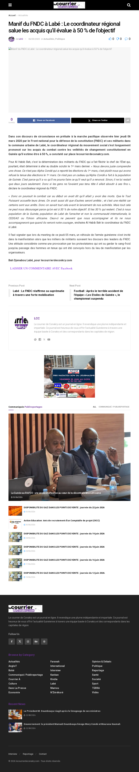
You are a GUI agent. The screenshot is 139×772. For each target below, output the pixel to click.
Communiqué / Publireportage (114, 407)
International (57, 666)
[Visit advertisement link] (69, 376)
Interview (55, 670)
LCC (21, 39)
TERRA (96, 688)
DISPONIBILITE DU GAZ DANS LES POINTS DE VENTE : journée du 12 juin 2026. (64, 573)
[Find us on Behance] (36, 641)
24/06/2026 (30, 525)
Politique (60, 39)
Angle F (12, 666)
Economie (14, 692)
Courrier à (14, 679)
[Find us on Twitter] (20, 641)
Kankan (54, 674)
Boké (11, 670)
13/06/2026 (30, 577)
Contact (43, 754)
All (94, 407)
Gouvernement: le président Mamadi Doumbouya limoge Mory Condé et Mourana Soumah (72, 724)
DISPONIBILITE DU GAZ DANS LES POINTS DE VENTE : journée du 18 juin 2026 (64, 547)
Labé (53, 683)
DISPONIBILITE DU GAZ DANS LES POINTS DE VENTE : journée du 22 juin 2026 (64, 507)
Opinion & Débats (101, 661)
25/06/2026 (17, 497)
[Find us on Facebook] (11, 641)
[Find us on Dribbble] (44, 641)
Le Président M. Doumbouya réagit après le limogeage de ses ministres (62, 711)
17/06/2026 (30, 564)
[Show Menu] (10, 5)
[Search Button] (129, 5)
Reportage (98, 670)
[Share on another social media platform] (128, 120)
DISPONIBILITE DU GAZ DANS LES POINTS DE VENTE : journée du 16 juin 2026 (64, 560)
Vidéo (95, 692)
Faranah (54, 661)
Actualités (23, 15)
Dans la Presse (17, 688)
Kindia (53, 679)
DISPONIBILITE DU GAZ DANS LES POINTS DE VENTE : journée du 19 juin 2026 (64, 533)
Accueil (12, 15)
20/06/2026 (30, 538)
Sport (95, 683)
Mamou (54, 688)
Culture (12, 683)
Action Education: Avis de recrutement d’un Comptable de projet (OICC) (62, 520)
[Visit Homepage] (69, 5)
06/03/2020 (34, 39)
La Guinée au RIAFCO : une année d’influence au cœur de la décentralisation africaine (56, 493)
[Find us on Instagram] (28, 641)
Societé (96, 679)
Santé (95, 674)
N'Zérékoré (56, 692)
